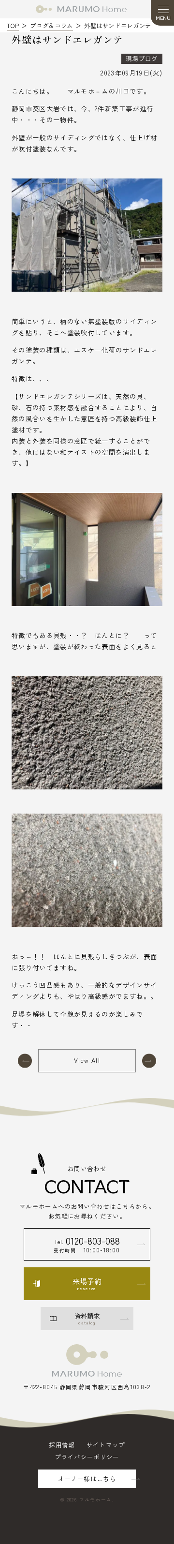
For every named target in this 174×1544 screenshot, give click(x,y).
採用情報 (61, 1445)
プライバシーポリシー (87, 1457)
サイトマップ (106, 1445)
